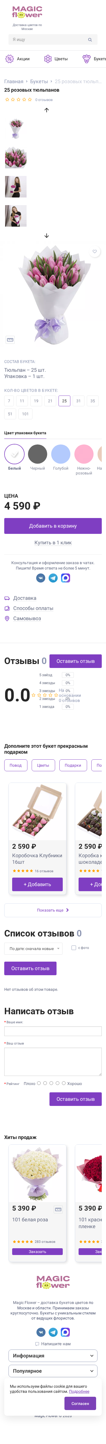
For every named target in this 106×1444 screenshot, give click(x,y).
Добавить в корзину (53, 526)
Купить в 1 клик (53, 542)
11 (22, 401)
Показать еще (50, 910)
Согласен (80, 1403)
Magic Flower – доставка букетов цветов (50, 1302)
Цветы (43, 765)
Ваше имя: (15, 1022)
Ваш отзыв (15, 1043)
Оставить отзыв (76, 661)
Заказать (37, 1251)
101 (25, 414)
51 (10, 414)
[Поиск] (90, 39)
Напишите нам (56, 1343)
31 (78, 401)
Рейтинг (13, 1084)
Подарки (73, 765)
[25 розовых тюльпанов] (53, 294)
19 (36, 401)
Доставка (24, 598)
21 (50, 401)
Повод (15, 765)
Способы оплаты (33, 608)
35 (92, 401)
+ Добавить (37, 884)
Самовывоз (27, 618)
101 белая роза (30, 1219)
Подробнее (79, 1391)
